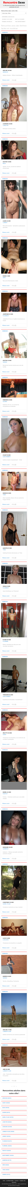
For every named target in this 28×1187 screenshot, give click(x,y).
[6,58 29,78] (14, 256)
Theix (4, 494)
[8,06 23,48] (14, 927)
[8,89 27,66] (14, 770)
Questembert (7, 456)
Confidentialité (9, 1180)
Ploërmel (5, 641)
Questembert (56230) (8, 1155)
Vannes (5, 362)
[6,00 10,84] (14, 827)
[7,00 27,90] (14, 964)
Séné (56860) (5, 1164)
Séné (4, 277)
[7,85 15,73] (14, 1010)
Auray (4, 734)
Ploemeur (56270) (7, 1141)
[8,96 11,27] (14, 199)
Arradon (5, 72)
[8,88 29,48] (14, 150)
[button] (12, 80)
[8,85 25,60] (14, 1057)
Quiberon (5, 848)
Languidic (6, 939)
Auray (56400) (6, 1102)
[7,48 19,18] (14, 574)
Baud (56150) (5, 1107)
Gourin (5, 401)
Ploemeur (6, 315)
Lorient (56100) (6, 1136)
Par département (20, 21)
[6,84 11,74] (14, 620)
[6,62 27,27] (14, 721)
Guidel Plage (6, 904)
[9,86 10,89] (14, 528)
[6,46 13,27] (14, 481)
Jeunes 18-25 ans (7, 19)
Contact (17, 1180)
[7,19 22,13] (14, 51)
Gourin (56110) (6, 1112)
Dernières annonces (8, 16)
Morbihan (5, 32)
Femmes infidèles (7, 21)
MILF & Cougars (19, 19)
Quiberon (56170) (6, 1160)
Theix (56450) (5, 1169)
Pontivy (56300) (6, 1150)
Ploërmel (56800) (7, 1145)
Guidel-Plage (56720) (7, 1117)
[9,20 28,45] (14, 388)
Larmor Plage (7, 1031)
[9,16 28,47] (14, 345)
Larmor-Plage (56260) (8, 1131)
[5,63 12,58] (14, 302)
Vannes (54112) (6, 1174)
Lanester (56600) (7, 1122)
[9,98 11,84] (14, 675)
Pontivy (5, 793)
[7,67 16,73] (14, 435)
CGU (4, 1180)
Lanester (5, 125)
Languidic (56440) (7, 1126)
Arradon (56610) (6, 1098)
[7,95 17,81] (14, 104)
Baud (4, 163)
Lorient (5, 222)
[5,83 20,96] (14, 883)
